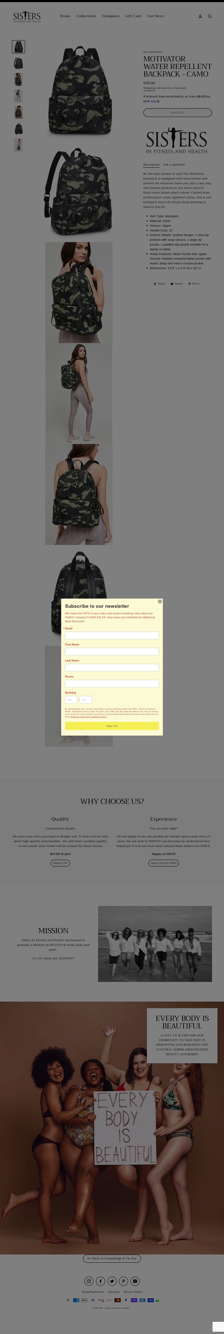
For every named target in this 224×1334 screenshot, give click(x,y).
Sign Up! (111, 726)
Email (68, 628)
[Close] (160, 601)
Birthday (70, 692)
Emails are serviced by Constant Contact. (89, 716)
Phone (69, 676)
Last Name (72, 660)
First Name (72, 644)
